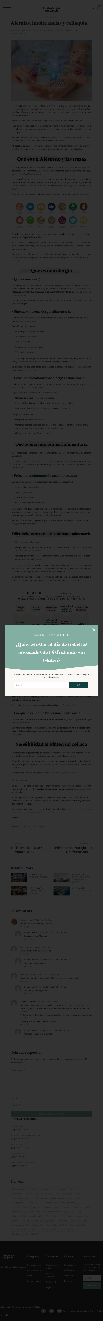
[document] (51, 660)
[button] (94, 630)
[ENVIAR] (78, 685)
